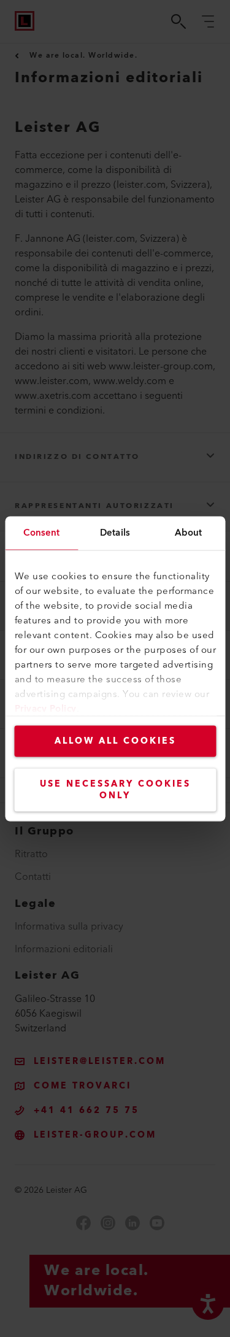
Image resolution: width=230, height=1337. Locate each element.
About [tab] (188, 532)
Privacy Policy (45, 708)
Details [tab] (115, 532)
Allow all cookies (115, 740)
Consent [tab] (41, 532)
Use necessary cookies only (115, 789)
